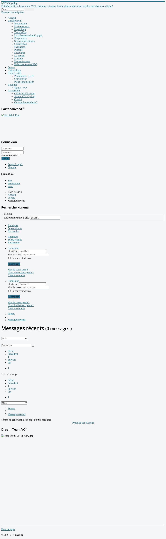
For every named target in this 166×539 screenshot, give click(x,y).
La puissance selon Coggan (28, 35)
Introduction (20, 23)
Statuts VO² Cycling (24, 96)
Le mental (19, 55)
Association (14, 90)
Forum (11, 67)
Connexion (14, 264)
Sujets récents (15, 228)
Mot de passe (15, 254)
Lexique (18, 58)
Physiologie (20, 29)
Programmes (20, 38)
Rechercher (13, 231)
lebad (10, 186)
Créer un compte (16, 275)
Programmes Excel (24, 76)
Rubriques (13, 225)
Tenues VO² (20, 87)
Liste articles (14, 70)
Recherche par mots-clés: (17, 217)
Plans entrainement (24, 81)
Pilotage (18, 49)
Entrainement (14, 20)
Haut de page (8, 529)
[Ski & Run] (10, 115)
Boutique (12, 84)
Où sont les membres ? (25, 102)
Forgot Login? (15, 164)
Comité (18, 99)
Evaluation (19, 46)
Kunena (90, 422)
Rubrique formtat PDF (25, 64)
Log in (5, 158)
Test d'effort (20, 32)
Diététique (19, 52)
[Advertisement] (21, 126)
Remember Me (9, 155)
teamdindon (14, 183)
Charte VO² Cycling (24, 93)
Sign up (12, 167)
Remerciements (22, 61)
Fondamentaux (22, 26)
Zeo (10, 180)
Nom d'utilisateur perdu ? (21, 272)
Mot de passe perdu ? (19, 269)
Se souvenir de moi (21, 258)
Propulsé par (79, 422)
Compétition (20, 44)
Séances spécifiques (24, 41)
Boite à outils (14, 73)
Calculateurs (20, 79)
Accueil (12, 17)
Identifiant (13, 251)
